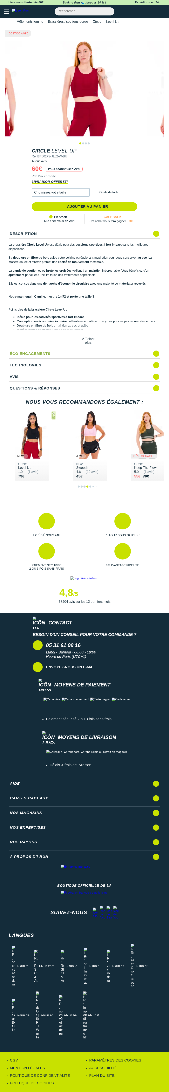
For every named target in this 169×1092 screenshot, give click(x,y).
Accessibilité (103, 1068)
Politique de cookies (32, 1083)
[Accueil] (9, 22)
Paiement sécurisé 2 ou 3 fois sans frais (78, 719)
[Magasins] (146, 11)
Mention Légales (27, 1068)
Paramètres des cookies (115, 1060)
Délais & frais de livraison (70, 765)
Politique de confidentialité (40, 1075)
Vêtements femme (30, 21)
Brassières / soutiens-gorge (68, 21)
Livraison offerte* (50, 181)
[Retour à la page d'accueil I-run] (21, 11)
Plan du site (102, 1075)
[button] (61, 192)
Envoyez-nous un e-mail (71, 667)
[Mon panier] (162, 11)
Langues (21, 935)
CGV (14, 1060)
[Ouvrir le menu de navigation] (6, 11)
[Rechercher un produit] (108, 11)
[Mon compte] (154, 11)
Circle (97, 21)
